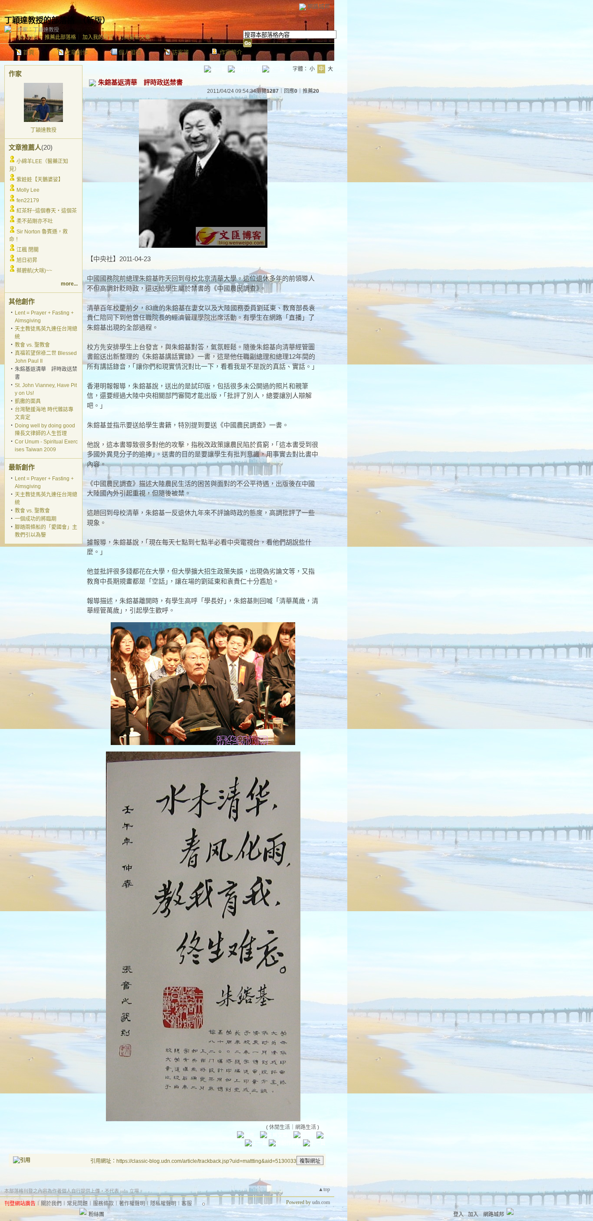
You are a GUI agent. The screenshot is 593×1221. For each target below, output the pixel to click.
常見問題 (77, 1204)
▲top (324, 1189)
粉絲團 (96, 1214)
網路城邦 (318, 6)
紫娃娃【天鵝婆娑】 (39, 180)
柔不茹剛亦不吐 (34, 221)
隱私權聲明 (163, 1204)
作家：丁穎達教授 (38, 30)
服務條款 (103, 1204)
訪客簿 (180, 52)
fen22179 (27, 200)
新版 (94, 20)
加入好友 (27, 37)
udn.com (321, 1202)
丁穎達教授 (43, 130)
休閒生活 (279, 1127)
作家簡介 (231, 52)
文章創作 (76, 52)
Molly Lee (28, 190)
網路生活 (305, 1127)
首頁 (28, 52)
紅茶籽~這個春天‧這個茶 (46, 211)
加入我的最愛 (98, 37)
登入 (458, 1214)
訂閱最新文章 (134, 37)
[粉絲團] (82, 1211)
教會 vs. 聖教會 (32, 345)
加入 (473, 1214)
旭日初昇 (26, 260)
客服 (186, 1204)
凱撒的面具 (28, 401)
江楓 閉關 (27, 250)
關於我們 (51, 1204)
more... (69, 284)
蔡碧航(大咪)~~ (34, 271)
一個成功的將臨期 (35, 519)
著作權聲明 (132, 1204)
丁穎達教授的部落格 (39, 20)
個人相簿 (130, 52)
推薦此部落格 (60, 37)
